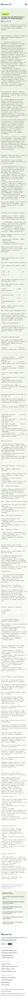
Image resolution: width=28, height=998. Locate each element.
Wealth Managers (5, 982)
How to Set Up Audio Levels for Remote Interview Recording (13, 922)
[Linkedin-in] (9, 944)
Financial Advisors (5, 984)
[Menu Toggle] (26, 4)
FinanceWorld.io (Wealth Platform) (9, 952)
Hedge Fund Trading (6, 964)
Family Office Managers (6, 980)
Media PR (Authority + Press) (8, 968)
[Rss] (11, 944)
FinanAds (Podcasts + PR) (7, 957)
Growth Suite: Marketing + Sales (8, 971)
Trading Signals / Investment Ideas (9, 966)
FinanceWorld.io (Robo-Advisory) (8, 950)
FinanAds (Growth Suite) (7, 955)
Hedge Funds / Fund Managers (8, 977)
